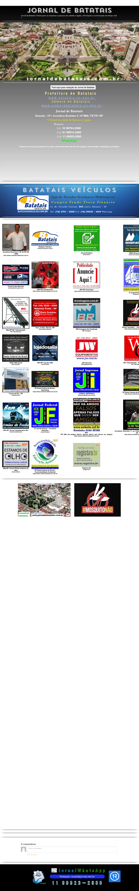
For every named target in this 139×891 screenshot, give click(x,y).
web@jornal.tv (74, 124)
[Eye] (39, 877)
